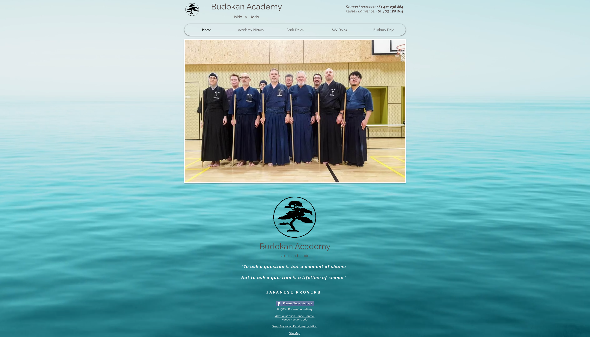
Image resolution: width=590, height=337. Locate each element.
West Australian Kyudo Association (294, 326)
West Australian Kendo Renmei (295, 316)
